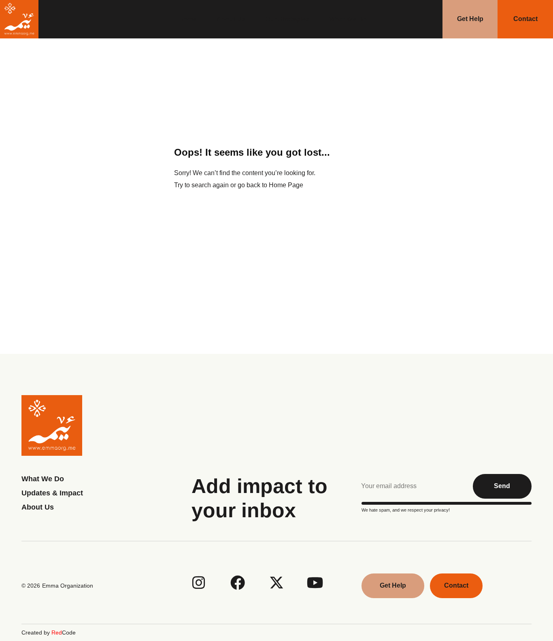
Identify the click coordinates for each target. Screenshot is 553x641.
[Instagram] (198, 582)
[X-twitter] (276, 582)
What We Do (348, 19)
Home (187, 19)
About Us (230, 19)
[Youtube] (315, 582)
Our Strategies (287, 19)
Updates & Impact (52, 493)
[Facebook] (237, 582)
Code (63, 632)
